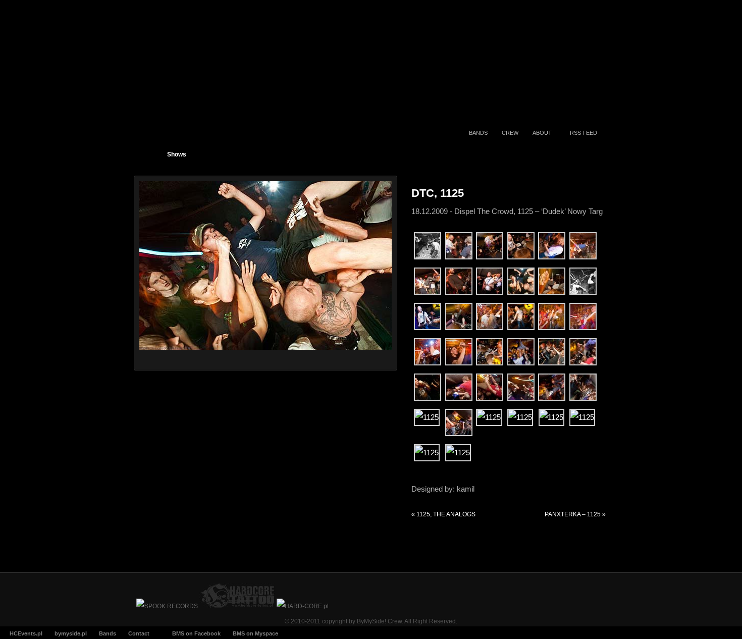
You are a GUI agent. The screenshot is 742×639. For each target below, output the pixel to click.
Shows (176, 154)
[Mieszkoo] (458, 362)
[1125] (551, 292)
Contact (138, 633)
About (542, 133)
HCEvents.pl (26, 633)
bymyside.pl (71, 633)
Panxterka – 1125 (575, 514)
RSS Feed (583, 133)
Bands (478, 133)
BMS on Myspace (255, 633)
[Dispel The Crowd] (427, 256)
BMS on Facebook (196, 633)
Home (149, 152)
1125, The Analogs (443, 514)
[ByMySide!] (198, 76)
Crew (510, 133)
